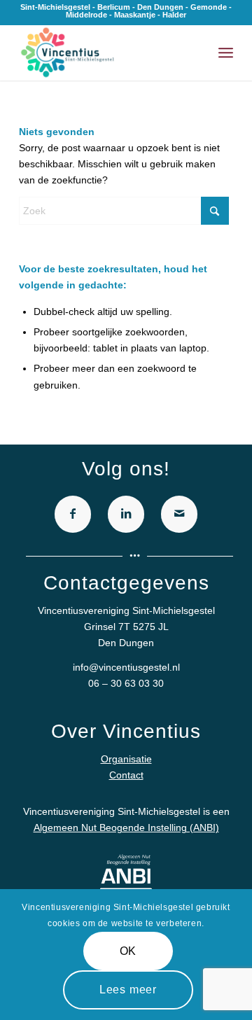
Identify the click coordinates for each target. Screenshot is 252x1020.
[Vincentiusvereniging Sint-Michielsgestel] (104, 53)
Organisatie (126, 758)
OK (128, 951)
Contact (126, 775)
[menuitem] (225, 52)
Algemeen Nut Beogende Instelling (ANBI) (126, 827)
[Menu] (225, 52)
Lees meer (128, 989)
